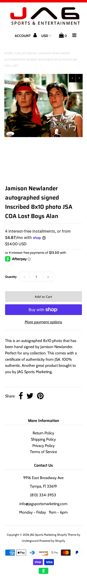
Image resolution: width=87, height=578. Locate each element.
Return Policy (43, 433)
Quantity (11, 277)
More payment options (43, 322)
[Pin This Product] (40, 396)
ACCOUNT (23, 36)
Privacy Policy (43, 445)
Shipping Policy (43, 439)
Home (8, 53)
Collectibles (25, 53)
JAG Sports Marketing (43, 534)
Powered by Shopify (52, 541)
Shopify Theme (66, 534)
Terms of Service (43, 451)
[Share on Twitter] (30, 396)
